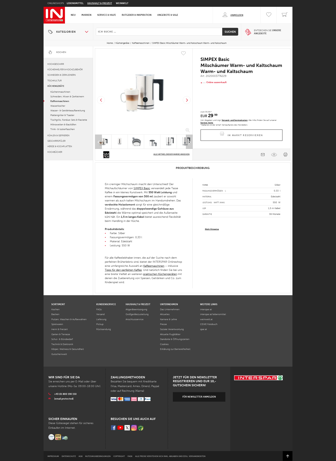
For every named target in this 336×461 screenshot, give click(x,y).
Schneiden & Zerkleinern (61, 75)
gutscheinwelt (59, 354)
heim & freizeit (59, 329)
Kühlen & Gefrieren (58, 135)
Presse (163, 324)
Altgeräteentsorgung (136, 309)
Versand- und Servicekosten (235, 120)
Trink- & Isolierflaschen (62, 129)
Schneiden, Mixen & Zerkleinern (67, 96)
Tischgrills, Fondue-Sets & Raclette (68, 120)
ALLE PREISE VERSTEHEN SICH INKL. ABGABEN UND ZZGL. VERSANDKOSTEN (170, 456)
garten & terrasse (60, 334)
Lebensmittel (75, 3)
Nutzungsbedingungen (98, 456)
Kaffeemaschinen (141, 43)
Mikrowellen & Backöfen (63, 124)
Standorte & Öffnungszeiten (174, 339)
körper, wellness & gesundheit (67, 349)
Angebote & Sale (167, 15)
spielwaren (57, 324)
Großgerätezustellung (137, 314)
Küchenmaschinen (60, 91)
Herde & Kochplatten (59, 146)
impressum (53, 456)
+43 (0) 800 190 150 (65, 394)
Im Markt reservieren (245, 135)
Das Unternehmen (169, 309)
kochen (55, 309)
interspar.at (206, 309)
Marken (86, 15)
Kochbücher (54, 152)
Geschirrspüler (56, 141)
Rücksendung (103, 329)
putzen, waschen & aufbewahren (69, 319)
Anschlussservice (135, 319)
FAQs (99, 309)
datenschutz (69, 456)
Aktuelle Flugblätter (170, 334)
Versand (100, 314)
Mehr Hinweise (212, 229)
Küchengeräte (122, 43)
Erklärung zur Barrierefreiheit (175, 349)
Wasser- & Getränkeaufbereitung (67, 110)
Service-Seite (206, 123)
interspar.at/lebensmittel (213, 314)
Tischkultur (54, 80)
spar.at (203, 329)
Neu (73, 15)
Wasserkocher (57, 105)
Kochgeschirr (55, 64)
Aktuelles (165, 314)
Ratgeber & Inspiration (136, 15)
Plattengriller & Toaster (62, 115)
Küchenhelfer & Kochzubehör (65, 69)
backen (55, 314)
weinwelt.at (206, 319)
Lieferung (101, 319)
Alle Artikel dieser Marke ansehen (171, 154)
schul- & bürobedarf (62, 339)
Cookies (164, 344)
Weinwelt (122, 3)
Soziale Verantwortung (172, 329)
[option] (143, 92)
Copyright (119, 456)
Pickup (99, 324)
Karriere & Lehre (168, 319)
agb (80, 456)
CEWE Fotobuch (208, 324)
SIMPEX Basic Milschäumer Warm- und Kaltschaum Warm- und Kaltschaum (189, 43)
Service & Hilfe (106, 15)
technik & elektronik (62, 344)
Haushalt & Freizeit (99, 3)
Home (110, 43)
